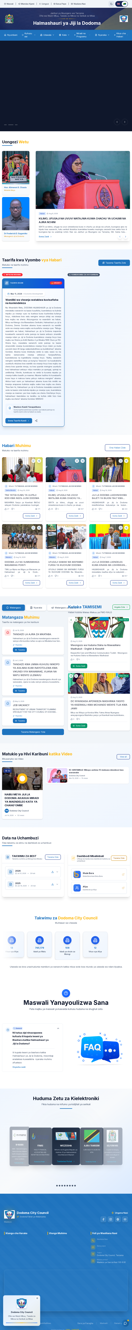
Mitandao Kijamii (27, 4)
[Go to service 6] (68, 1182)
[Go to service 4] (63, 1182)
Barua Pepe (61, 4)
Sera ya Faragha (85, 1320)
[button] (32, 1045)
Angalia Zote (119, 604)
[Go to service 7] (71, 1182)
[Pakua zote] (52, 868)
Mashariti (104, 1320)
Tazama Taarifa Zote (116, 259)
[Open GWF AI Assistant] (125, 1323)
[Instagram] (110, 1216)
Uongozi (45, 4)
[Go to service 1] (55, 1182)
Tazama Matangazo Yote (33, 729)
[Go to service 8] (75, 1182)
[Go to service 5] (66, 1182)
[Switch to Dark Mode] (111, 4)
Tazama (21, 647)
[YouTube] (125, 1216)
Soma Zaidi (41, 233)
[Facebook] (103, 1216)
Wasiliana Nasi (80, 4)
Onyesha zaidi (19, 1064)
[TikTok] (118, 1216)
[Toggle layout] (37, 1298)
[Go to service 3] (61, 1182)
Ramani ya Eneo (121, 1320)
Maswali (10, 4)
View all (123, 754)
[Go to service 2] (58, 1182)
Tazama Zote (53, 854)
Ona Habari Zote (117, 444)
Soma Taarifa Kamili (17, 417)
